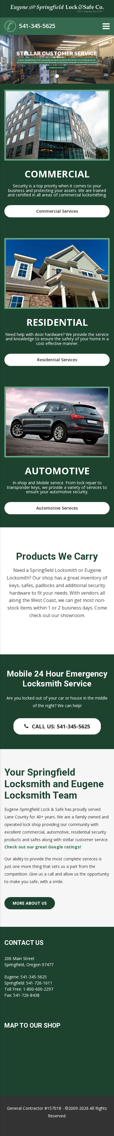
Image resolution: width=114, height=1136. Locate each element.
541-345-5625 (37, 26)
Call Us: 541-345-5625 (61, 726)
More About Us (30, 903)
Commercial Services (57, 211)
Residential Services (57, 359)
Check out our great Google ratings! (43, 847)
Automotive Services (57, 508)
